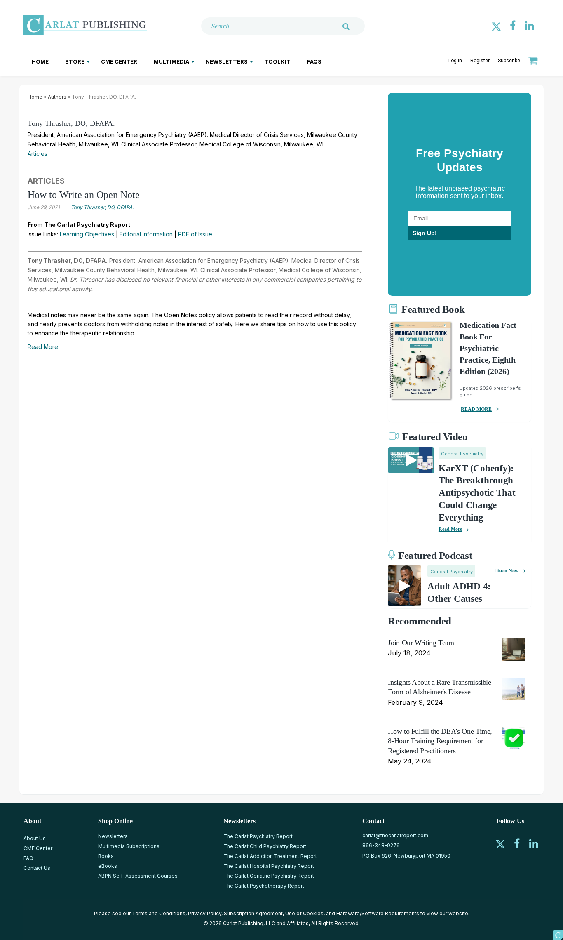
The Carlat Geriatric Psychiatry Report (268, 876)
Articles (37, 153)
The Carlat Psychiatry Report (258, 836)
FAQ (28, 858)
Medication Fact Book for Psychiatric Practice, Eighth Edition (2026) (488, 348)
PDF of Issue (195, 234)
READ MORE (476, 409)
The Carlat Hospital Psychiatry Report (268, 866)
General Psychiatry (462, 454)
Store (74, 61)
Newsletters (227, 61)
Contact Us (36, 868)
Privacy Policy (204, 913)
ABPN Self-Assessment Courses (138, 876)
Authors (57, 97)
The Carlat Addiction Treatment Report (270, 856)
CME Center (119, 61)
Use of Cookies (304, 913)
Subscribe (509, 61)
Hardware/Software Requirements (377, 913)
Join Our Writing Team (421, 642)
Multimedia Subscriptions (129, 846)
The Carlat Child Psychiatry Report (264, 846)
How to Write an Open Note (84, 194)
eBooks (107, 866)
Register (480, 61)
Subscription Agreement (253, 913)
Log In (455, 61)
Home (40, 61)
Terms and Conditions (158, 913)
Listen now (506, 570)
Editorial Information (146, 234)
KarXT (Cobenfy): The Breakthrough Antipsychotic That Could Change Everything (477, 493)
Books (106, 856)
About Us (34, 838)
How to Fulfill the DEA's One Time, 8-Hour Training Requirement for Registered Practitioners (440, 741)
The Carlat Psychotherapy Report (263, 886)
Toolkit (277, 61)
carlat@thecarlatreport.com (395, 835)
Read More (43, 346)
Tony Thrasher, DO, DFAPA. (71, 123)
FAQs (314, 61)
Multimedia (171, 61)
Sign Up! (425, 233)
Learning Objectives (87, 234)
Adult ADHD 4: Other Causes (459, 592)
